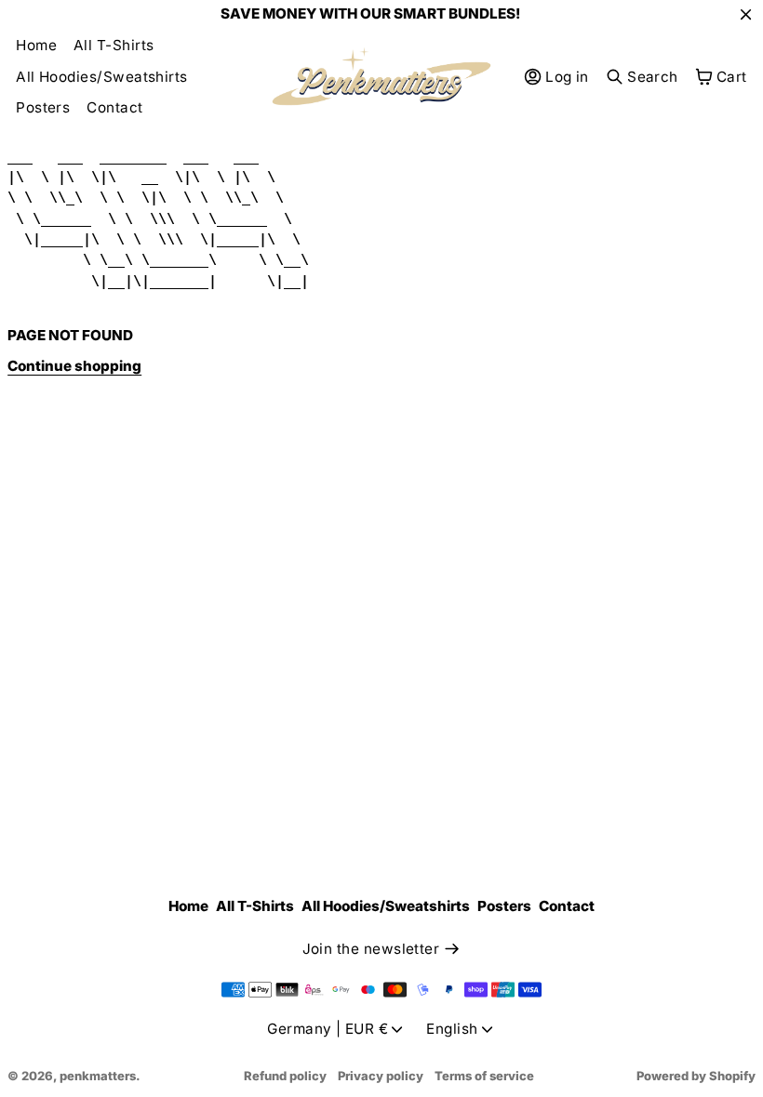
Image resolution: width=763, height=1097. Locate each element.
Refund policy (285, 1075)
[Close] (746, 14)
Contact (114, 107)
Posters (43, 107)
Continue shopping (74, 366)
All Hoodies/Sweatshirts (102, 77)
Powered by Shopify (696, 1075)
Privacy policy (380, 1075)
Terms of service (484, 1075)
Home (36, 45)
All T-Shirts (114, 45)
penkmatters (98, 1075)
